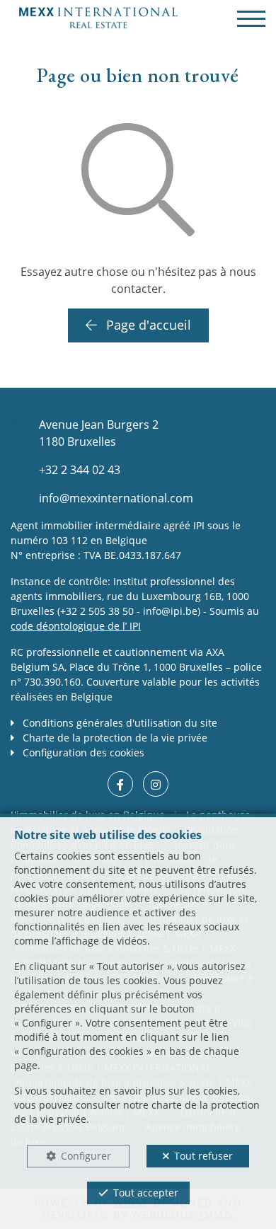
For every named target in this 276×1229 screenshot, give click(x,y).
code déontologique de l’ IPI (76, 626)
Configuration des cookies (82, 752)
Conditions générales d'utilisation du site (118, 722)
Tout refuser (203, 1155)
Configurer (86, 1155)
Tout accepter (145, 1192)
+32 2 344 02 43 (79, 470)
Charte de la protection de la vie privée (113, 737)
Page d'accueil (147, 324)
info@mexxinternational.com (116, 498)
